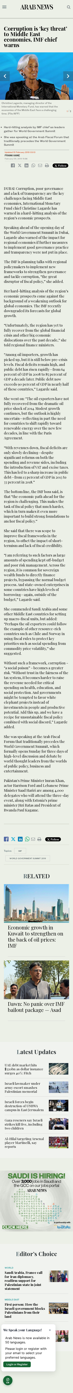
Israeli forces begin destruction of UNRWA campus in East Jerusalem (24, 1106)
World (9, 1267)
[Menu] (4, 7)
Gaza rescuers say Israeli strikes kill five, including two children (23, 1124)
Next (68, 76)
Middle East (12, 1299)
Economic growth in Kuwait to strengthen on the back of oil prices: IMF (35, 936)
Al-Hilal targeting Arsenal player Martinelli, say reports (24, 1143)
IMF (20, 851)
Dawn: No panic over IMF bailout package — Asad (36, 1006)
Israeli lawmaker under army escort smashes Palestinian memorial (22, 1087)
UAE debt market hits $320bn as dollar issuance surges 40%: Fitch (24, 1069)
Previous (5, 76)
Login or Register (17, 1364)
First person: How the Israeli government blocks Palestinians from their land (25, 1310)
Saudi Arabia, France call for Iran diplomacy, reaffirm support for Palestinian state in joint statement (23, 1280)
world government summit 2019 (28, 858)
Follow (61, 165)
